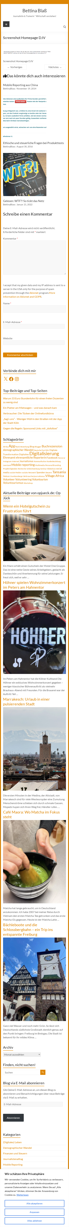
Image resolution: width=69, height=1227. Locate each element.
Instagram (7, 461)
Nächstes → (55, 66)
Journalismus (26, 461)
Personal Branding (53, 465)
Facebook (52, 457)
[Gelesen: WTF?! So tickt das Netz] (24, 154)
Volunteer (9, 479)
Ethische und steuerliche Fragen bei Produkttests (33, 143)
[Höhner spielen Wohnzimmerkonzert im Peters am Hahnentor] (34, 591)
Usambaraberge (16, 476)
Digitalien (24, 454)
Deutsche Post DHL (41, 450)
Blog (32, 446)
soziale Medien (15, 472)
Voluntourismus (13, 482)
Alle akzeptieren (34, 1203)
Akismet (34, 292)
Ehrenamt (9, 457)
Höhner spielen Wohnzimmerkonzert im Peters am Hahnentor (34, 584)
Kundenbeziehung (54, 461)
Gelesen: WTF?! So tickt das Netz (23, 201)
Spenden (40, 472)
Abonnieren (13, 1117)
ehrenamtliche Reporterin (31, 457)
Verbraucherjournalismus (34, 476)
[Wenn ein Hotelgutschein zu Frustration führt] (34, 515)
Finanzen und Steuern (15, 1153)
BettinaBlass (9, 88)
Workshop (28, 483)
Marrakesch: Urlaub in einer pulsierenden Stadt (26, 701)
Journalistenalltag (13, 1158)
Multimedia (40, 465)
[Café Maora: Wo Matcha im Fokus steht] (34, 821)
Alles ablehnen (34, 1220)
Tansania (59, 472)
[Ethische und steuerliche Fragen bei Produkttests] (24, 96)
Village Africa (54, 476)
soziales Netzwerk (29, 472)
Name (7, 303)
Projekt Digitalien (10, 468)
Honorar (61, 458)
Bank (18, 447)
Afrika (5, 446)
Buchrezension (52, 446)
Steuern (48, 472)
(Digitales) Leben (12, 1142)
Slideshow (51, 468)
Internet (15, 461)
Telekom (6, 476)
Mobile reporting (23, 465)
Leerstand (7, 465)
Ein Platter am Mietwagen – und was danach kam (30, 407)
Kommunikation (40, 461)
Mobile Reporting (12, 1164)
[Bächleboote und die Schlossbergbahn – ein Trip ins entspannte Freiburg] (34, 939)
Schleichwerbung (33, 469)
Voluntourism (40, 479)
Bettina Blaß (34, 10)
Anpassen (34, 1212)
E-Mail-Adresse (12, 321)
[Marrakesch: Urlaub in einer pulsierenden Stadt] (34, 708)
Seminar (43, 469)
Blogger (38, 446)
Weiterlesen (23, 1194)
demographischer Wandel (18, 450)
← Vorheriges (14, 66)
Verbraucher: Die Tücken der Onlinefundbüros (28, 413)
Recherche (22, 469)
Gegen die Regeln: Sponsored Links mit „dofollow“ (30, 428)
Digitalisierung (44, 453)
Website (7, 338)
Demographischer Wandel (17, 1147)
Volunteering (23, 479)
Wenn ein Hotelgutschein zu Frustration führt (26, 508)
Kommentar (10, 238)
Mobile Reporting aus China (20, 85)
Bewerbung (24, 447)
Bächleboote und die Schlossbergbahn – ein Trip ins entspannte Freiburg (28, 929)
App (12, 446)
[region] (34, 1198)
